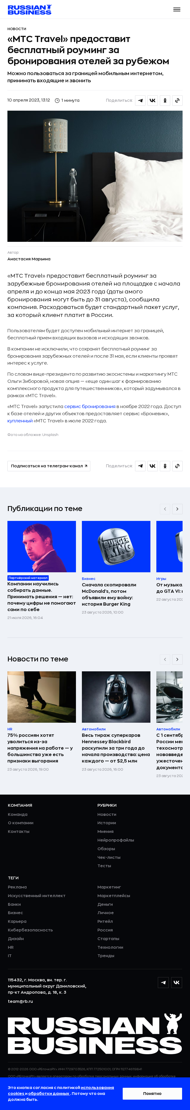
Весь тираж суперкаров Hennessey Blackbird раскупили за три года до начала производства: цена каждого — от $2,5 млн (116, 748)
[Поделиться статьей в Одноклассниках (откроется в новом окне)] (165, 100)
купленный (20, 421)
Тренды (105, 956)
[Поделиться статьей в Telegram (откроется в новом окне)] (140, 100)
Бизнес (15, 913)
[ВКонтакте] (176, 982)
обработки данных (49, 1094)
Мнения (105, 832)
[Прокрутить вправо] (177, 509)
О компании (20, 823)
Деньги (105, 904)
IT (10, 956)
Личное (105, 913)
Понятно (152, 1094)
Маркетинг (109, 887)
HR (11, 947)
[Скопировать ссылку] (177, 100)
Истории (106, 823)
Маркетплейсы (113, 896)
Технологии (110, 947)
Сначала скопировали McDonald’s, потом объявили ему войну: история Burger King (109, 594)
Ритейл (105, 922)
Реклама (17, 887)
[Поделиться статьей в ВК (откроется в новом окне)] (152, 100)
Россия (105, 930)
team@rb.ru (20, 1002)
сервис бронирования (90, 406)
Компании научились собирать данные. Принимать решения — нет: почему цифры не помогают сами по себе (41, 597)
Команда (17, 815)
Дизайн (16, 939)
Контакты (18, 832)
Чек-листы (108, 858)
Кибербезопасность (30, 930)
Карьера (17, 922)
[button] (177, 9)
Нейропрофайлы (115, 840)
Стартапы (108, 939)
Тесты (104, 866)
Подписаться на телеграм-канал (47, 466)
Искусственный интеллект (37, 896)
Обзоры (106, 849)
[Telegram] (163, 982)
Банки (14, 904)
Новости (16, 29)
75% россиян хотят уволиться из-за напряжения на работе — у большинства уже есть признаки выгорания (40, 748)
